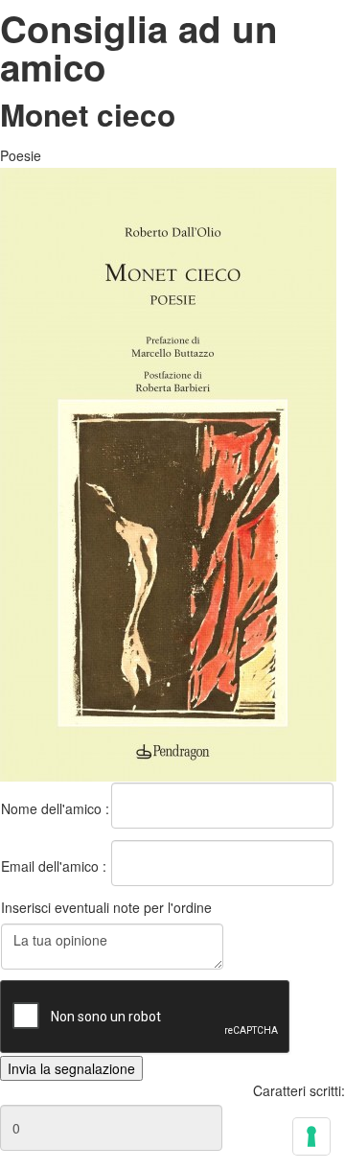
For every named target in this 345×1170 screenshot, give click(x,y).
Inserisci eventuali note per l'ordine (106, 907)
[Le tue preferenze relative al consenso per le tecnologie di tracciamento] (311, 1136)
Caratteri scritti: (299, 1090)
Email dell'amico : (53, 866)
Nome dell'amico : (55, 808)
